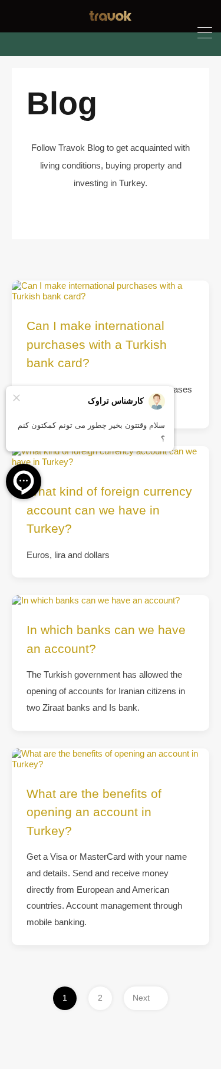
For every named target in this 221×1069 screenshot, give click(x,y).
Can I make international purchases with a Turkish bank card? (97, 344)
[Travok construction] (110, 18)
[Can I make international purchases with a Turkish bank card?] (110, 291)
